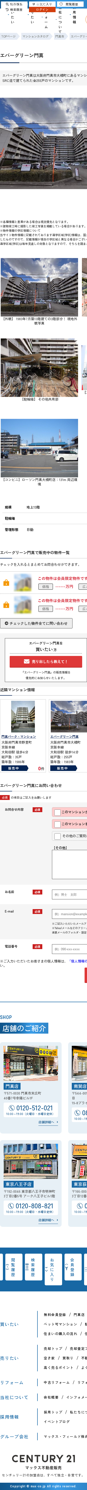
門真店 (79, 1314)
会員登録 (72, 1267)
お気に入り (52, 1269)
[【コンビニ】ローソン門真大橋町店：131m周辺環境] (39, 475)
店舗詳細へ (46, 1122)
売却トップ (53, 1348)
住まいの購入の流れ (60, 1333)
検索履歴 (33, 1267)
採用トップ (53, 1412)
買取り (68, 1357)
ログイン (42, 9)
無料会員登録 (55, 1314)
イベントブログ (57, 1421)
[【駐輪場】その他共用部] (39, 394)
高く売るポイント (58, 1367)
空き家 (49, 1357)
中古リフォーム (57, 1382)
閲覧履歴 (13, 1267)
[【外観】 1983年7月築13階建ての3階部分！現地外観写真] (39, 314)
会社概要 (51, 1397)
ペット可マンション (60, 1324)
